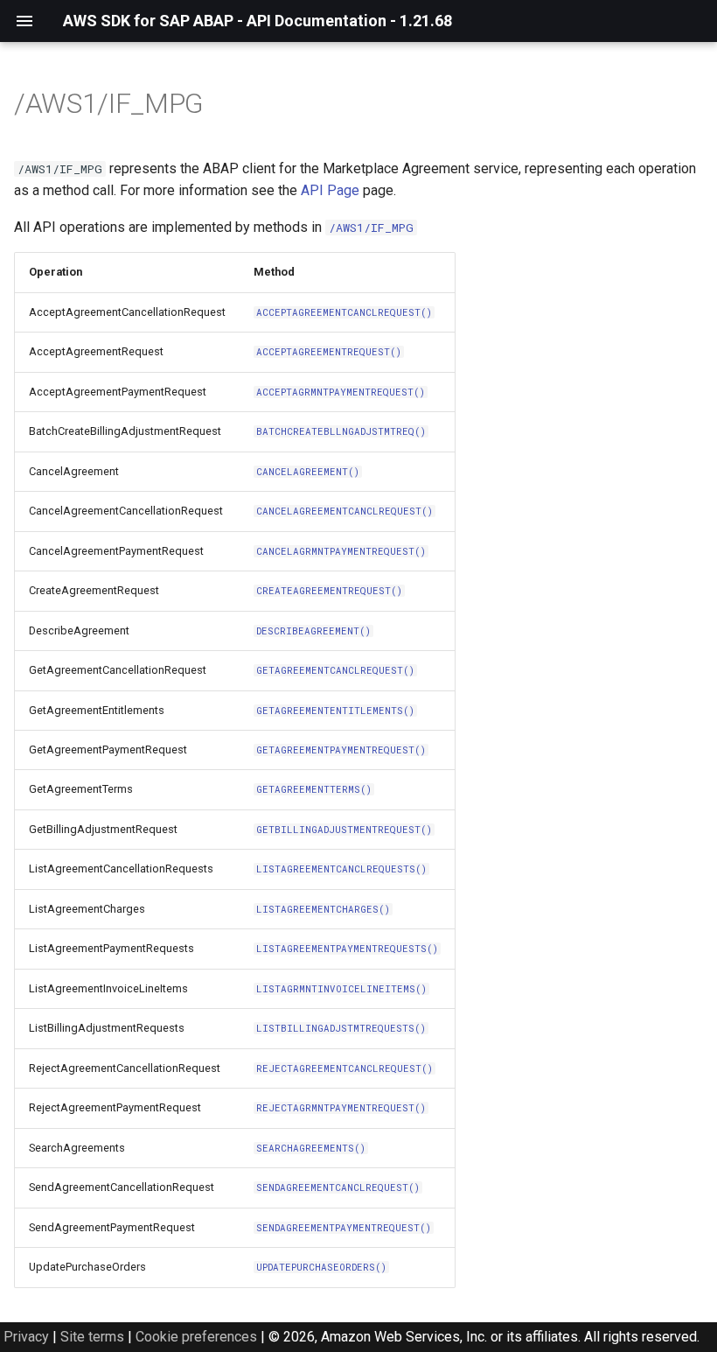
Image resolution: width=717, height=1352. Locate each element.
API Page (330, 190)
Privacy (26, 1336)
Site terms (92, 1336)
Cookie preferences (196, 1336)
